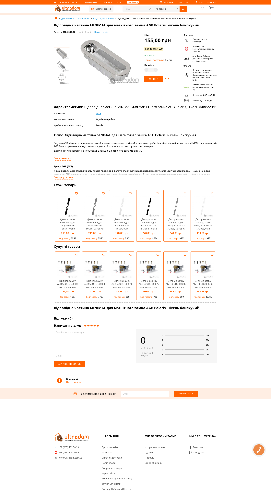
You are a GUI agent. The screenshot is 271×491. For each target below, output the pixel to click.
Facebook (198, 447)
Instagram (198, 452)
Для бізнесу (133, 2)
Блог (119, 2)
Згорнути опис (62, 158)
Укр (181, 2)
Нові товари (108, 462)
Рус (187, 2)
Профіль (149, 457)
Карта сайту (108, 473)
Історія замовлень (155, 447)
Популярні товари (112, 468)
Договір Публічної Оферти (116, 489)
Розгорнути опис (63, 177)
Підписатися (186, 393)
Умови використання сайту (117, 478)
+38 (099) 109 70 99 (68, 452)
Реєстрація (211, 2)
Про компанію (110, 447)
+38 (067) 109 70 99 (66, 2)
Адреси (149, 452)
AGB (98, 113)
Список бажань (153, 462)
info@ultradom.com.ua (70, 457)
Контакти (108, 2)
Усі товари (161, 8)
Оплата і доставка (91, 2)
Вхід (201, 2)
